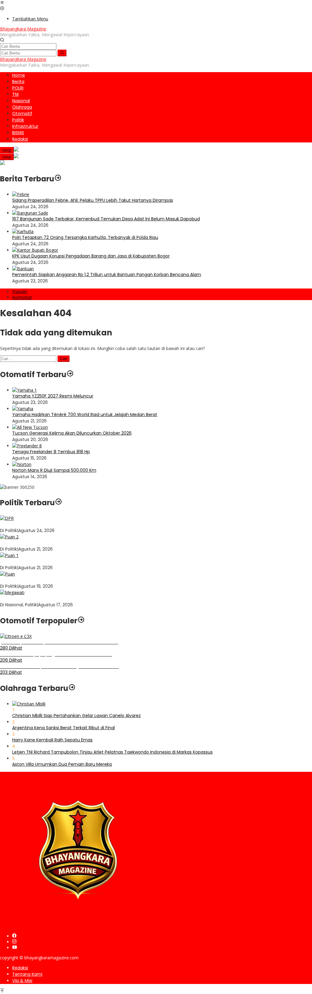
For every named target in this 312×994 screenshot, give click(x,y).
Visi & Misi (22, 981)
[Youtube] (14, 947)
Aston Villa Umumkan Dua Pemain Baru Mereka (62, 764)
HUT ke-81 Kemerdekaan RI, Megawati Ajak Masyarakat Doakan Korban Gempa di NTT (90, 598)
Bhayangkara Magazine (23, 29)
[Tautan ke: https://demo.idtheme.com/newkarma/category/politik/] (58, 503)
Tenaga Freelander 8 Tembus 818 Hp (51, 452)
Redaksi (20, 968)
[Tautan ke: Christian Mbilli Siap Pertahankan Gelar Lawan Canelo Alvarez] (28, 704)
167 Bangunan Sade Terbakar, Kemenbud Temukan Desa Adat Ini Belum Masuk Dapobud (106, 219)
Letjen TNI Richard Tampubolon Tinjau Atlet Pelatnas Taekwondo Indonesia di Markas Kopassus (112, 752)
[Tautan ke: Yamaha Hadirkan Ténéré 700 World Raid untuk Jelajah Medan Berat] (22, 408)
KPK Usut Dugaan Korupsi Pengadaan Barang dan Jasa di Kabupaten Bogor (91, 256)
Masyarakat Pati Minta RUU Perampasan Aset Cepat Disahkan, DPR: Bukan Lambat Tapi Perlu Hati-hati (107, 524)
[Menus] (2, 3)
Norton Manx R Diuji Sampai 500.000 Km (54, 470)
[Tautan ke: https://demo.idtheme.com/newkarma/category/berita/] (58, 179)
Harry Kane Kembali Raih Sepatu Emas (52, 740)
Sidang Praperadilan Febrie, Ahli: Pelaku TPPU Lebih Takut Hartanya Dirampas (92, 200)
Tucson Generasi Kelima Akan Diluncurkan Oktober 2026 (72, 433)
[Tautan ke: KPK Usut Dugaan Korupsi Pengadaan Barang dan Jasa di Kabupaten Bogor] (35, 250)
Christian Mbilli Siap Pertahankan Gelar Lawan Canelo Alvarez (76, 715)
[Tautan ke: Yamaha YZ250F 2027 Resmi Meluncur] (24, 390)
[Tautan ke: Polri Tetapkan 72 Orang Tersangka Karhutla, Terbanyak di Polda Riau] (23, 231)
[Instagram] (14, 942)
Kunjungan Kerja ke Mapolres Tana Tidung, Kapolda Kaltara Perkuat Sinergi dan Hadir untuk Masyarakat (108, 543)
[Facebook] (14, 936)
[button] (62, 53)
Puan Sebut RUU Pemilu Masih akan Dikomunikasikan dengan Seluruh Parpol (80, 580)
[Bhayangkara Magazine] (78, 926)
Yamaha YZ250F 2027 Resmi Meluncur (52, 396)
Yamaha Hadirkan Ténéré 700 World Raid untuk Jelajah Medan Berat (84, 414)
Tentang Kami (27, 974)
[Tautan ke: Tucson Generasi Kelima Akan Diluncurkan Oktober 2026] (30, 427)
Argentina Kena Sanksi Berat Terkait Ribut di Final (63, 728)
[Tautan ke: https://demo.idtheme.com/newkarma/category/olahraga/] (72, 688)
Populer (19, 291)
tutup (6, 150)
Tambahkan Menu (30, 19)
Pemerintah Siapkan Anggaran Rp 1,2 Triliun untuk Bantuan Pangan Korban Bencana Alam (106, 274)
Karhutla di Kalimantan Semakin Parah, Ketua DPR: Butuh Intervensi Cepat (78, 561)
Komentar (22, 297)
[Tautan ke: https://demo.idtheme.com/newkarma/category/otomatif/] (70, 374)
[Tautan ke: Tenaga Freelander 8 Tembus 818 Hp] (27, 446)
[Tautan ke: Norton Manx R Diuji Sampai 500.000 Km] (21, 464)
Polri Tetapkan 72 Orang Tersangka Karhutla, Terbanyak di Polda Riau (85, 237)
